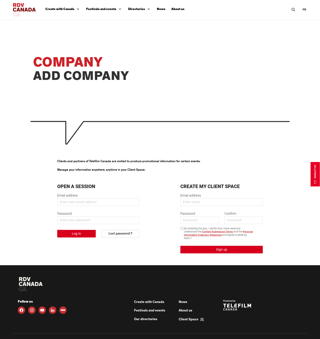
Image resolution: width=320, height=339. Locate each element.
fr (304, 9)
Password (64, 213)
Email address (67, 195)
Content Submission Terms (217, 231)
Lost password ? (120, 233)
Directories (140, 8)
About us (177, 9)
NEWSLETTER (315, 171)
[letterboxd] (63, 310)
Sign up (221, 249)
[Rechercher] (293, 10)
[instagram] (32, 310)
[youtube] (42, 310)
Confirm (230, 213)
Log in (76, 233)
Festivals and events (104, 8)
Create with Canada (63, 8)
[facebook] (21, 310)
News (161, 9)
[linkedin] (52, 310)
